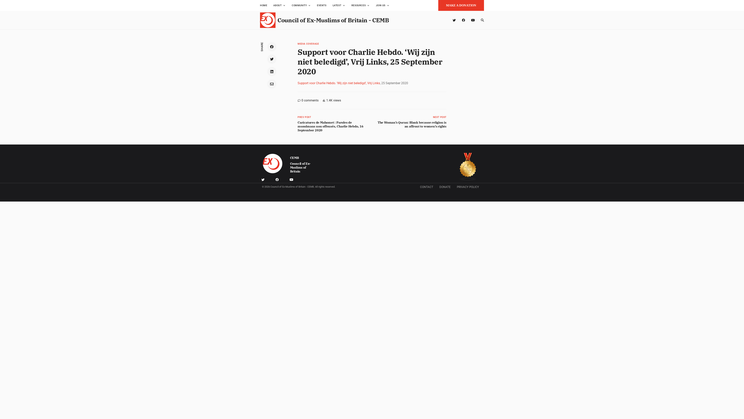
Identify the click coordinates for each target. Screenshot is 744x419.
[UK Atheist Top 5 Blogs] (468, 167)
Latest (337, 5)
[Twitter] (454, 20)
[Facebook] (463, 20)
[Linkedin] (271, 71)
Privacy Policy (468, 187)
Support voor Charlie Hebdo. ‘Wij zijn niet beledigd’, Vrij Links (339, 83)
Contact (426, 187)
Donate (445, 187)
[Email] (271, 84)
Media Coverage (308, 43)
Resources (358, 5)
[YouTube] (473, 20)
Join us (380, 5)
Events (321, 5)
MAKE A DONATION (461, 5)
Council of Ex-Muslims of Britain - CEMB (333, 20)
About (277, 5)
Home (263, 5)
